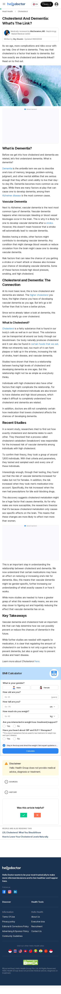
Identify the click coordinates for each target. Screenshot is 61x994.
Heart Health (7, 11)
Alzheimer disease (11, 195)
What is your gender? (14, 683)
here (37, 661)
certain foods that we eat (44, 344)
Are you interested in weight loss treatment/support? (30, 722)
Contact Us (36, 931)
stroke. (49, 223)
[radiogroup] (30, 687)
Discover (6, 902)
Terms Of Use (8, 917)
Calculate (30, 751)
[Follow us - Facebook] (4, 891)
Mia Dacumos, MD (37, 31)
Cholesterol (23, 11)
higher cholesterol (39, 295)
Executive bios (38, 921)
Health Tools (37, 902)
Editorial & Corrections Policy (15, 926)
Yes (8, 726)
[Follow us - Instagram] (9, 891)
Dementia (7, 168)
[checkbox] (4, 745)
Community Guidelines (12, 936)
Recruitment (36, 926)
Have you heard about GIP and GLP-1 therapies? (27, 730)
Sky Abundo (18, 39)
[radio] (4, 726)
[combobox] (35, 4)
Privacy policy (8, 921)
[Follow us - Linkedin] (15, 891)
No (18, 726)
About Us (35, 917)
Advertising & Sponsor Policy (15, 931)
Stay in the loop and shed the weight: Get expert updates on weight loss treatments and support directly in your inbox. (32, 745)
